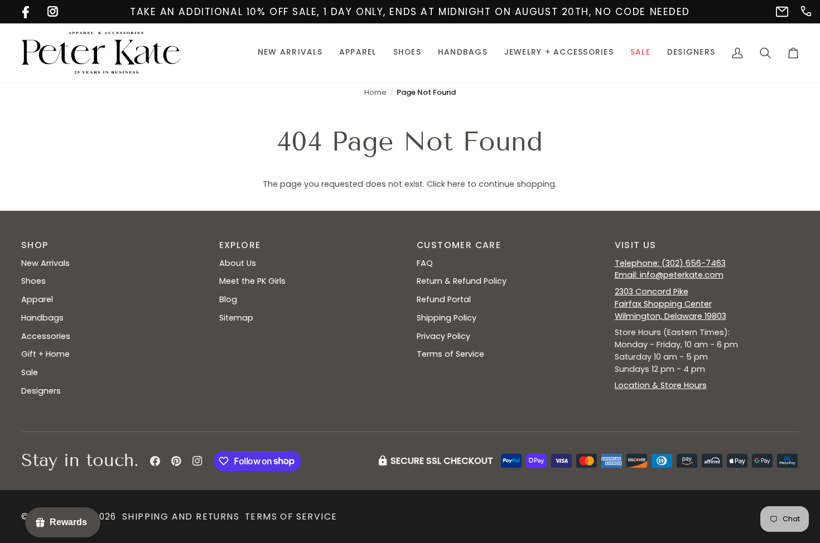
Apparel (37, 299)
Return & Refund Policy (462, 281)
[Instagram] (197, 461)
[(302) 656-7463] (805, 10)
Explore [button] (240, 245)
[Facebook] (155, 461)
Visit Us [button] (636, 245)
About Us (237, 263)
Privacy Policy (443, 336)
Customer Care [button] (459, 245)
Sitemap (236, 317)
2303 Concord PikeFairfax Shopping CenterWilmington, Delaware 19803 (670, 304)
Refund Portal (444, 299)
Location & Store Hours (661, 385)
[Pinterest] (176, 461)
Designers (41, 390)
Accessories (45, 336)
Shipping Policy (446, 317)
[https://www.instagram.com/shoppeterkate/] (51, 10)
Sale (29, 372)
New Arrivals (45, 263)
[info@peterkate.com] (780, 10)
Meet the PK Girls (252, 281)
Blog (228, 299)
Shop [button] (35, 245)
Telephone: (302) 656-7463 (670, 263)
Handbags (42, 317)
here (456, 184)
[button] (358, 52)
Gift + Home (45, 354)
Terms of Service (450, 354)
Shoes (33, 281)
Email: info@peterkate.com (669, 274)
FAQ (425, 263)
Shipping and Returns (180, 516)
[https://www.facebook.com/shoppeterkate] (26, 10)
